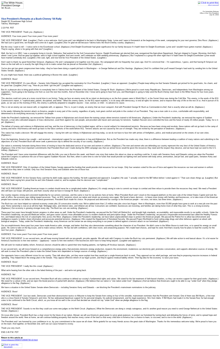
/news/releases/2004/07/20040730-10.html (19, 340)
